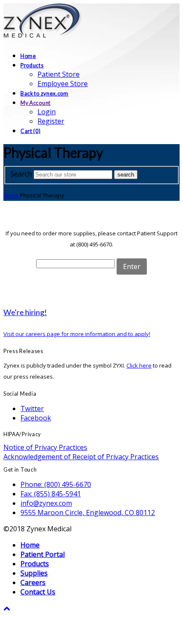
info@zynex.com (46, 503)
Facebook (35, 418)
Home (11, 195)
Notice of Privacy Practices (45, 447)
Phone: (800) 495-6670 (55, 484)
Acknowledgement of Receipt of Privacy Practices (81, 456)
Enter (131, 266)
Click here (139, 365)
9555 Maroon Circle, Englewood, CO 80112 (87, 512)
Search (21, 174)
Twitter (32, 408)
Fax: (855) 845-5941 (50, 493)
